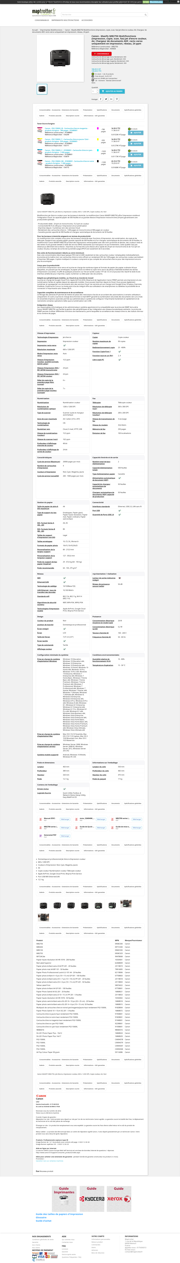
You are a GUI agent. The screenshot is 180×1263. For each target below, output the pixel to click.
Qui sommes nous (68, 1239)
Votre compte (98, 1236)
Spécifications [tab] (102, 110)
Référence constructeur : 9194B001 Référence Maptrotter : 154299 (58, 133)
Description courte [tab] (72, 116)
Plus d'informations (156, 2)
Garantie (35, 1242)
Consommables (42, 20)
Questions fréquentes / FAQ (71, 1257)
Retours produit (97, 1242)
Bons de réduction (98, 1253)
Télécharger (65, 819)
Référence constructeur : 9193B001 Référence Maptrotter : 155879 (58, 155)
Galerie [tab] (41, 116)
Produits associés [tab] (55, 116)
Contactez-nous (67, 1242)
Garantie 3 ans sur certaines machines (50, 1161)
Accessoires (87, 20)
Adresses (95, 1250)
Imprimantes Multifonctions (65, 20)
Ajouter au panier (112, 91)
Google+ (111, 99)
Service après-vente (69, 1254)
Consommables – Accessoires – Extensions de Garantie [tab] (58, 110)
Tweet (106, 99)
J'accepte (146, 2)
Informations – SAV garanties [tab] (94, 116)
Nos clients (36, 1248)
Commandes (96, 1245)
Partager (101, 99)
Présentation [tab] (87, 110)
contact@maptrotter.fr (134, 1252)
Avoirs (94, 1247)
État (37, 1171)
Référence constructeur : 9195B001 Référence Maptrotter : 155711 (58, 144)
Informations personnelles (101, 1239)
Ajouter (135, 132)
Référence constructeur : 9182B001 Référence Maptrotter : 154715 (58, 166)
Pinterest (117, 99)
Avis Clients (36, 1245)
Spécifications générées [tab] (132, 110)
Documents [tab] (115, 110)
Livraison (65, 1249)
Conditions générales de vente (43, 1239)
